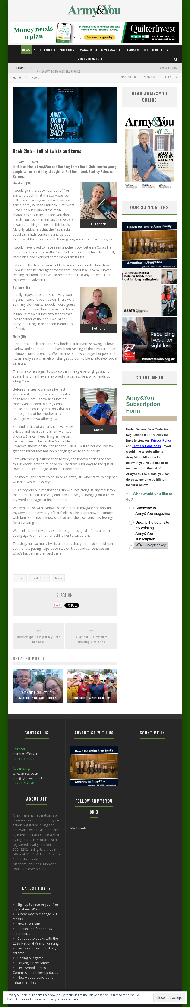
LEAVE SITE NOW (167, 68)
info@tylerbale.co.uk (28, 778)
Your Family (43, 49)
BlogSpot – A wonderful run (92, 697)
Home (17, 78)
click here (72, 999)
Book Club (39, 578)
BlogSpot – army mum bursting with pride (91, 639)
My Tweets (78, 828)
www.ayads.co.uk (25, 773)
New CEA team (28, 924)
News (26, 49)
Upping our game (30, 958)
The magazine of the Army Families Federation (146, 77)
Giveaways (109, 49)
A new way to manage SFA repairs (58, 68)
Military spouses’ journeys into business (38, 639)
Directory (160, 49)
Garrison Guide (136, 49)
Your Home (67, 49)
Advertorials (88, 58)
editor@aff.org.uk (25, 754)
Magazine (87, 49)
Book (20, 578)
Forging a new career (33, 963)
